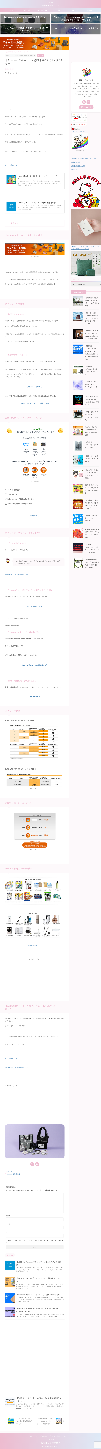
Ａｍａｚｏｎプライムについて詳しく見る (35, 403)
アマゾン (9, 1171)
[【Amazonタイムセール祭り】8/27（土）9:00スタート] (37, 1164)
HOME (11, 10)
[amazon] (88, 102)
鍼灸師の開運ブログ (50, 5)
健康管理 (90, 10)
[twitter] (32, 1164)
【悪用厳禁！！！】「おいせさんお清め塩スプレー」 (91, 444)
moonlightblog (80, 150)
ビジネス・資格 (42, 10)
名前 (8, 1216)
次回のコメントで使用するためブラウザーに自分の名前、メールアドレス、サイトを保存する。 (34, 1241)
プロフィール (33, 1436)
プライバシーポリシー (55, 1436)
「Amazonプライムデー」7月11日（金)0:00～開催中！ (39, 1294)
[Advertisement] (35, 88)
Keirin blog (75, 169)
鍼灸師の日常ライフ (78, 166)
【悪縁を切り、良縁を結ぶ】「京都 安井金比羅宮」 (91, 458)
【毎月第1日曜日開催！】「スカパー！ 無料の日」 (91, 518)
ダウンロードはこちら (34, 387)
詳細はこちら (34, 516)
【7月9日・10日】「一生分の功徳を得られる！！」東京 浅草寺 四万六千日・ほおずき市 (91, 318)
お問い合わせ (43, 1436)
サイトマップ (67, 1436)
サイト (8, 1232)
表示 (16, 223)
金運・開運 (27, 10)
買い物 (18, 1174)
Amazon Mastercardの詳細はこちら (34, 665)
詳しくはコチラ (86, 107)
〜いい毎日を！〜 (50, 1440)
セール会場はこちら (11, 165)
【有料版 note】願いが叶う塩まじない (84, 159)
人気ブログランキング (78, 131)
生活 (58, 10)
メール (8, 1224)
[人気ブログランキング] (75, 129)
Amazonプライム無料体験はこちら (16, 574)
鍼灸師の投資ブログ (78, 162)
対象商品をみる (35, 696)
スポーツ (74, 10)
